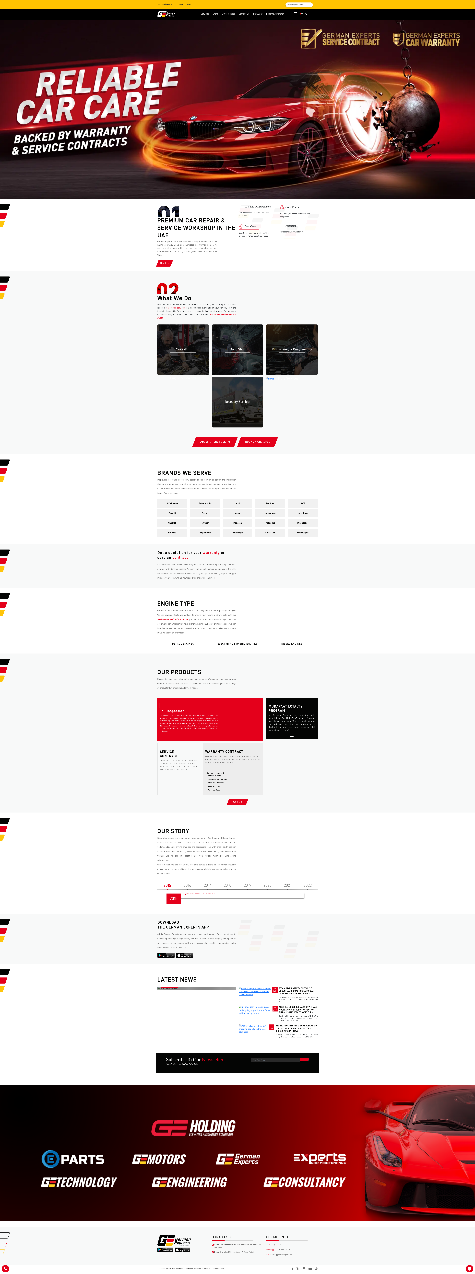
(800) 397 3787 (274, 1245)
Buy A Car (257, 14)
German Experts (178, 1269)
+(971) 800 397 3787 (278, 1250)
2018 (227, 885)
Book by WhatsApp (257, 441)
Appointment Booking (215, 441)
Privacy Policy (218, 1269)
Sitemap (207, 1269)
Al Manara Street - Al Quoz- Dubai (234, 1252)
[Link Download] (165, 1250)
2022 (308, 885)
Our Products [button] (228, 14)
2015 (167, 885)
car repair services (176, 308)
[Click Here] (166, 13)
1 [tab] (292, 737)
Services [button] (205, 14)
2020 (267, 885)
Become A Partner (275, 14)
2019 (247, 885)
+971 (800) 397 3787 (165, 4)
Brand (215, 14)
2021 (287, 885)
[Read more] (255, 991)
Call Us (237, 801)
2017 (207, 885)
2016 (187, 885)
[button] (304, 1059)
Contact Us (244, 14)
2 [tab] (165, 1030)
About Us (164, 263)
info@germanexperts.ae (279, 1255)
